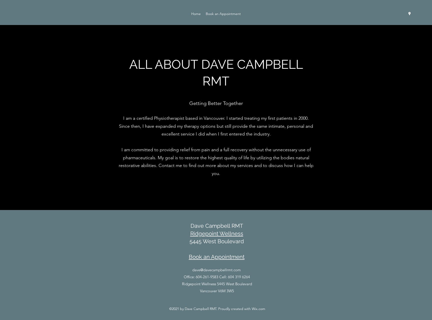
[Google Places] (409, 13)
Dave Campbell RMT (216, 225)
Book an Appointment (216, 257)
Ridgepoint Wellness (216, 233)
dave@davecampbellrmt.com (216, 270)
